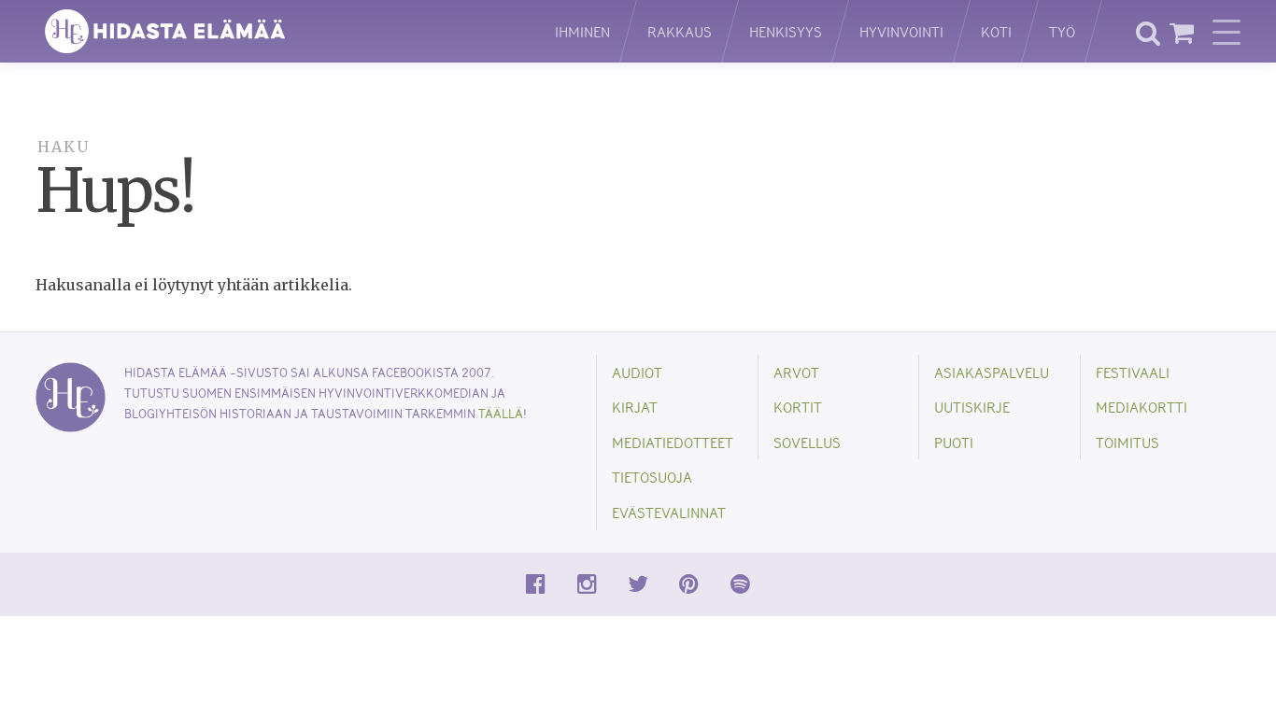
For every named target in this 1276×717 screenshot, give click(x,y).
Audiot (637, 372)
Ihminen (582, 31)
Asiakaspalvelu (991, 372)
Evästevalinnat (669, 512)
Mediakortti (1141, 406)
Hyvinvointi (901, 31)
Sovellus (807, 442)
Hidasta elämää (275, 31)
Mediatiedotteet (672, 442)
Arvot (796, 372)
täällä (500, 413)
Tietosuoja (652, 476)
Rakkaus (679, 31)
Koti (996, 31)
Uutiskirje (972, 406)
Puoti (953, 442)
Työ (1062, 31)
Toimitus (1127, 442)
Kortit (797, 406)
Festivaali (1133, 372)
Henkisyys (785, 31)
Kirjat (635, 406)
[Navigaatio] (1226, 32)
